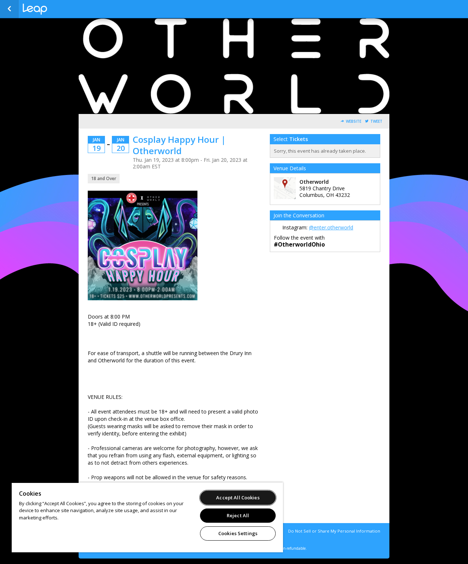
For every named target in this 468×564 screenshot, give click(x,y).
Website (353, 121)
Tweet (376, 121)
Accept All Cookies (237, 497)
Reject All (238, 515)
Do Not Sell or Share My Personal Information (334, 531)
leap (59, 9)
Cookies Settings (237, 533)
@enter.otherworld (331, 227)
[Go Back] (9, 9)
